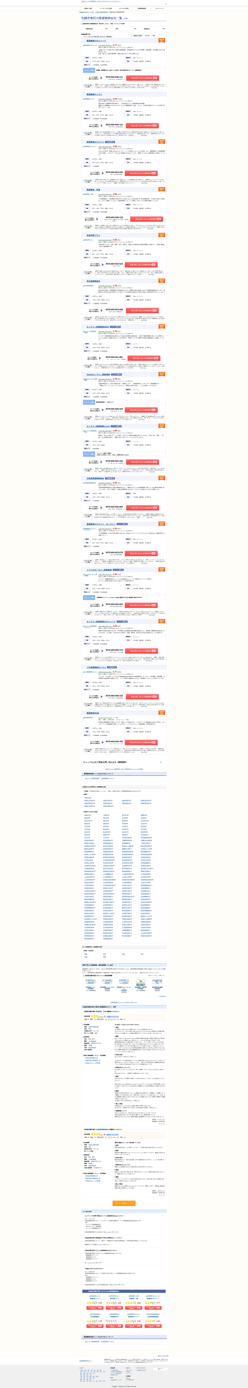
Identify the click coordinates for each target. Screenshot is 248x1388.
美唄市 (105, 823)
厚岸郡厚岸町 (88, 933)
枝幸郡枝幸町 (126, 893)
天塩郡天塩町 (126, 891)
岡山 (84, 1378)
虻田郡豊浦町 (145, 907)
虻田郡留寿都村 (126, 854)
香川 (84, 1379)
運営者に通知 (162, 1123)
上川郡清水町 (126, 922)
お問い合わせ (129, 1370)
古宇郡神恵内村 (108, 860)
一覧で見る (162, 996)
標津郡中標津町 (145, 936)
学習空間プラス (93, 235)
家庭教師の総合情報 (141, 1370)
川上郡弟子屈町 (145, 933)
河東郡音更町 (107, 919)
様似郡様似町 (126, 916)
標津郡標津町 (88, 938)
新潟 (81, 1373)
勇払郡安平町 (88, 913)
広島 (81, 1378)
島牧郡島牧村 (88, 851)
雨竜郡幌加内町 (145, 885)
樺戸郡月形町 (107, 868)
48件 (119, 379)
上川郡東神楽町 (126, 874)
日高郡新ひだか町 (89, 919)
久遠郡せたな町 (145, 849)
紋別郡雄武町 (107, 907)
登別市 (86, 835)
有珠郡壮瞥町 (88, 910)
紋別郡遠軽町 (88, 905)
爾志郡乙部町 (88, 849)
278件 (119, 194)
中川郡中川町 (126, 885)
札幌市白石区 (145, 800)
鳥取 (94, 1378)
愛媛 (81, 1379)
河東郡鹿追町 (88, 922)
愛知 (81, 1374)
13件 (119, 240)
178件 (119, 285)
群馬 (98, 1371)
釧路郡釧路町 (145, 930)
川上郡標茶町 (126, 933)
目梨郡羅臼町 (107, 938)
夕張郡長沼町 (145, 865)
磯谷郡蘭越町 (145, 851)
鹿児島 (100, 1381)
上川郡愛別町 (107, 877)
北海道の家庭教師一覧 (91, 1058)
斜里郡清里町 (145, 899)
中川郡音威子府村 (108, 885)
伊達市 (124, 835)
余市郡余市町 (107, 863)
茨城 (95, 1371)
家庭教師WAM (93, 713)
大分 (94, 1381)
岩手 (142, 954)
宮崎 (97, 1381)
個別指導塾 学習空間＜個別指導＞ (140, 988)
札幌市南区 (106, 803)
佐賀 (84, 1381)
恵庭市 (105, 835)
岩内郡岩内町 (145, 857)
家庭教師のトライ (94, 94)
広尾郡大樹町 (126, 924)
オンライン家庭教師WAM (98, 327)
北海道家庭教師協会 (95, 478)
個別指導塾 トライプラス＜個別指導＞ (107, 988)
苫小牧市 (143, 820)
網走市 (105, 820)
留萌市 (124, 820)
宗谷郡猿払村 (145, 891)
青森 (85, 954)
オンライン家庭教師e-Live (98, 426)
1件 (117, 717)
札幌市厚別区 (145, 803)
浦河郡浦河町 (107, 916)
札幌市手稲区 (88, 806)
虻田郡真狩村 (107, 854)
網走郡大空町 (126, 907)
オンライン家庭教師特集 (116, 1373)
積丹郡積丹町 (126, 860)
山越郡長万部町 (89, 846)
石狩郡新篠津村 (145, 837)
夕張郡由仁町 (126, 865)
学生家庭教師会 (93, 281)
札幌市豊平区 (88, 803)
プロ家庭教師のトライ (96, 667)
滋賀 (90, 1376)
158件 (119, 146)
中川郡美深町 (88, 885)
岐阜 (87, 1374)
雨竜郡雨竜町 (126, 871)
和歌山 (97, 1376)
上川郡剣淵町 (126, 882)
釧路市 (86, 818)
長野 (84, 1373)
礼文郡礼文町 (88, 896)
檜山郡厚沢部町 (145, 846)
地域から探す (88, 8)
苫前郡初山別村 (89, 891)
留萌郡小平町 (107, 888)
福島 (104, 957)
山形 (123, 954)
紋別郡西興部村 (89, 907)
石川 (87, 1373)
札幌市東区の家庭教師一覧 (92, 1060)
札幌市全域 (87, 797)
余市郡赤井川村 (126, 863)
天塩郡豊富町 (145, 893)
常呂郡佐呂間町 (145, 902)
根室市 (105, 829)
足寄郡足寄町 (88, 930)
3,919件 (120, 99)
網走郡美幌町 (88, 899)
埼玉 (88, 1371)
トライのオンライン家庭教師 (99, 570)
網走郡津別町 (107, 899)
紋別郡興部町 (145, 905)
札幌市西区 (125, 803)
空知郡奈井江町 (89, 865)
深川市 (124, 832)
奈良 (94, 1376)
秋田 (104, 954)
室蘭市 (143, 815)
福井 (94, 1373)
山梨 (104, 1371)
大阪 (81, 1376)
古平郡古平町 (145, 860)
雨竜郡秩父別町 (108, 871)
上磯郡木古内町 (145, 840)
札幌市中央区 (88, 800)
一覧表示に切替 (137, 35)
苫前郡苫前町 (126, 888)
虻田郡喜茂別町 (145, 854)
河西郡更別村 (107, 924)
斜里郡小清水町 (89, 902)
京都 (87, 1376)
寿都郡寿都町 (107, 851)
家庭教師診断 (142, 8)
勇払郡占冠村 (88, 882)
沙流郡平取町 (145, 913)
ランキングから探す (106, 8)
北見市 (124, 818)
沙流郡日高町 (126, 913)
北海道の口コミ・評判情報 (92, 1063)
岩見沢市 (87, 820)
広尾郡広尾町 (145, 924)
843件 (119, 672)
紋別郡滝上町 (126, 905)
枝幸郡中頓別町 (108, 893)
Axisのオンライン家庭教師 (98, 374)
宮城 (85, 957)
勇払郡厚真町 (126, 910)
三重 (90, 1374)
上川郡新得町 (107, 922)
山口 (87, 1378)
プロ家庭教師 (92, 1041)
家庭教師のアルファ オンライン (101, 524)
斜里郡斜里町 (126, 899)
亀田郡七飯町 (88, 843)
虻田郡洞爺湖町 (145, 910)
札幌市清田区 (107, 806)
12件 (119, 483)
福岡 (81, 1381)
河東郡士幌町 (126, 919)
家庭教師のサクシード (96, 41)
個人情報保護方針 (130, 1379)
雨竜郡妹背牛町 (89, 871)
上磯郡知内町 (126, 840)
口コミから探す (124, 8)
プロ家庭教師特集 (114, 1370)
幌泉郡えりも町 (145, 916)
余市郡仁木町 (88, 863)
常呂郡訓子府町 (108, 902)
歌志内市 (106, 832)
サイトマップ (129, 1373)
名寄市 (143, 826)
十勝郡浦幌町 (126, 930)
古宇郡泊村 (87, 860)
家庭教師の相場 (114, 1374)
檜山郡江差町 (107, 846)
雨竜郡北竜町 (145, 871)
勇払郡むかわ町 (108, 913)
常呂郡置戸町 (126, 902)
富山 (90, 1373)
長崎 (87, 1381)
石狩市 (86, 837)
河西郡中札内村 (89, 924)
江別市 (143, 823)
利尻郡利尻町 (107, 896)
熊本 (90, 1381)
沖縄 (104, 1381)
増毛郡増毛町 (88, 888)
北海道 (90, 1026)
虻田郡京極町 (88, 857)
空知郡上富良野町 (108, 879)
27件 (119, 331)
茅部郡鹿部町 (107, 843)
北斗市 (105, 837)
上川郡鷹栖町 (107, 874)
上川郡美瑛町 (88, 879)
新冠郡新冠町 (88, 916)
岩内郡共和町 (126, 857)
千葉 (91, 1371)
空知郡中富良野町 (127, 879)
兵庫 (84, 1376)
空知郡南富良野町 (146, 879)
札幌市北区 (106, 800)
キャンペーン (160, 8)
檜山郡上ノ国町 (126, 846)
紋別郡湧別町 (107, 905)
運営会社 (128, 1378)
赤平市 (86, 826)
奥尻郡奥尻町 (107, 849)
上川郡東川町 (145, 877)
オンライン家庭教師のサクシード (101, 622)
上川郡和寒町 (107, 882)
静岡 (84, 1374)
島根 (90, 1378)
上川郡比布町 (88, 877)
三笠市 (86, 829)
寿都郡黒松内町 (126, 851)
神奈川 (84, 1371)
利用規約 (128, 1371)
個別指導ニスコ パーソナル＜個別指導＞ (124, 989)
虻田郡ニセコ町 (89, 854)
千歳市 (124, 829)
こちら (108, 1232)
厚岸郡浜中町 (107, 933)
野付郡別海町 (126, 936)
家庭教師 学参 (93, 190)
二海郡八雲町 (145, 843)
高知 (90, 1379)
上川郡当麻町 (145, 874)
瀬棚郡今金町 (126, 849)
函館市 (86, 815)
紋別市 (105, 826)
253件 (119, 45)
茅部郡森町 (125, 843)
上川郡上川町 (126, 877)
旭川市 (124, 815)
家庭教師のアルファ (95, 142)
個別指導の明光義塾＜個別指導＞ (157, 988)
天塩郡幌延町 (145, 896)
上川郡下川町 (145, 882)
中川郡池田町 (107, 927)
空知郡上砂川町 (108, 865)
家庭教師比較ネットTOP (116, 1379)
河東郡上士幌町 (145, 919)
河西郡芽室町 (145, 922)
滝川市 (143, 829)
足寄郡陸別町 (107, 930)
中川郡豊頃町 (126, 927)
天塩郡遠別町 (107, 891)
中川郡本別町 (145, 927)
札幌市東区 (125, 800)
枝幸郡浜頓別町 (89, 893)
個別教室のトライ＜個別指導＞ (90, 988)
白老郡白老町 (107, 910)
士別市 (124, 826)
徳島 (87, 1379)
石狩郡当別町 (126, 837)
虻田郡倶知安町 (108, 857)
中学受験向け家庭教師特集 (116, 1371)
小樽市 (105, 815)
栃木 (101, 1371)
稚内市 (86, 823)
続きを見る (154, 87)
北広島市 (143, 835)
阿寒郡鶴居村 (88, 936)
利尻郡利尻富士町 (127, 896)
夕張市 (143, 818)
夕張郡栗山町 (88, 868)
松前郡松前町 (88, 840)
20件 (119, 528)
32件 (119, 430)
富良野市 (143, 832)
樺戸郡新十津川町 (146, 868)
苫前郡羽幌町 (145, 888)
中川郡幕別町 (88, 927)
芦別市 (124, 823)
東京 (81, 1371)
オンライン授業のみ (115, 326)
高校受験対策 (92, 1047)
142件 (119, 574)
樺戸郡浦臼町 (126, 868)
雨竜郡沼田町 (88, 874)
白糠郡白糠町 (107, 936)
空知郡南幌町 (145, 863)
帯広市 (105, 818)
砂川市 (86, 832)
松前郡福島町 (107, 840)
